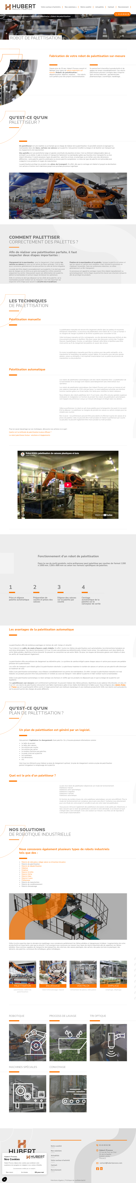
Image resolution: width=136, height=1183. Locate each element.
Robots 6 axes (27, 878)
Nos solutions (70, 7)
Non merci (9, 1172)
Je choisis (24, 1172)
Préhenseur (26, 880)
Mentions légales (57, 1180)
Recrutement (123, 7)
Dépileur (25, 868)
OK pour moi (39, 1172)
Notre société (86, 7)
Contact (111, 7)
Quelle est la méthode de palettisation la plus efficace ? (30, 432)
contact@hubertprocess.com (110, 1163)
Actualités (99, 7)
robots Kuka (120, 685)
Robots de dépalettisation (32, 866)
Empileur (25, 870)
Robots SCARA (27, 872)
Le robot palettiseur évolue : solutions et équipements (30, 435)
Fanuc (14, 687)
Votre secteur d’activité (50, 7)
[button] (4, 1179)
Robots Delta (27, 874)
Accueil (12, 16)
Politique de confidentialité (75, 1180)
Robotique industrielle (39, 16)
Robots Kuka (26, 876)
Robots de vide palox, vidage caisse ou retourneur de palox (44, 862)
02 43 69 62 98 (123, 14)
